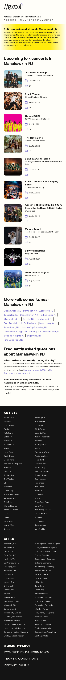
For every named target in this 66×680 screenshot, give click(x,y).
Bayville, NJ (28, 319)
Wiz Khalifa (40, 529)
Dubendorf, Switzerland (45, 605)
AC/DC (38, 448)
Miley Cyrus (40, 417)
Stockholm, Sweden (43, 601)
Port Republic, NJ (13, 323)
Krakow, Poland (41, 593)
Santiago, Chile (41, 636)
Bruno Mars (9, 425)
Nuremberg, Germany (44, 566)
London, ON (9, 582)
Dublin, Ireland (41, 578)
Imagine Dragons (11, 494)
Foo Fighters (40, 444)
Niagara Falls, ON (11, 601)
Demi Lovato (40, 479)
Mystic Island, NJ (12, 319)
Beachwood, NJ (44, 319)
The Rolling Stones (42, 509)
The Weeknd (9, 479)
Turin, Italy (39, 586)
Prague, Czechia (42, 555)
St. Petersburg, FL (11, 563)
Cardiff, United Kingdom (14, 624)
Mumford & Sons (42, 471)
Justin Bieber (9, 456)
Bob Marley (40, 521)
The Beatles (9, 475)
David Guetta (40, 463)
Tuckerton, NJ (11, 314)
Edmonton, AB (10, 609)
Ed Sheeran (9, 444)
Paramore (8, 521)
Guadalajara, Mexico (13, 616)
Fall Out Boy (40, 467)
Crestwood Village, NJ (15, 331)
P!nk (6, 513)
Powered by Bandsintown (26, 652)
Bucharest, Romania (43, 597)
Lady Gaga (8, 452)
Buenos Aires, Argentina (45, 632)
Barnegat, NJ (30, 310)
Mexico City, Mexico (12, 613)
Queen (7, 529)
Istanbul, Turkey (42, 609)
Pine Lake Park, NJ (13, 339)
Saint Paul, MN (10, 555)
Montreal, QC (10, 605)
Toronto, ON (9, 593)
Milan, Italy (39, 582)
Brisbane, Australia (43, 628)
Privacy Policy (16, 665)
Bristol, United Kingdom (14, 636)
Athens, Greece (41, 574)
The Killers (39, 486)
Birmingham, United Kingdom (48, 543)
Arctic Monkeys (41, 456)
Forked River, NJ (48, 314)
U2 (5, 483)
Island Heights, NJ (48, 323)
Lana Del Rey (40, 433)
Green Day (8, 490)
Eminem (7, 421)
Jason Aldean (40, 525)
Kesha (37, 498)
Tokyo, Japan (40, 620)
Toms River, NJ (11, 327)
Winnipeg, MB (10, 566)
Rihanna (7, 467)
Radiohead (39, 483)
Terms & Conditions (21, 658)
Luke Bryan (40, 506)
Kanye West (9, 525)
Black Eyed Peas (42, 502)
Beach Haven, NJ (29, 314)
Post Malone (40, 421)
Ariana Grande (10, 498)
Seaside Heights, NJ (14, 335)
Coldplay (8, 437)
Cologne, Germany (43, 563)
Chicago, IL (8, 551)
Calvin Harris (40, 513)
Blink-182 (39, 494)
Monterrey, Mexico (12, 620)
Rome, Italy (39, 589)
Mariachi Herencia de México (35, 370)
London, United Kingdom (14, 628)
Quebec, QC (9, 578)
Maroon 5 (8, 440)
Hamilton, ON (10, 570)
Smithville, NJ (30, 323)
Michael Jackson (11, 506)
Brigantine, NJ (34, 335)
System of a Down (42, 452)
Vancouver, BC (10, 597)
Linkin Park (9, 460)
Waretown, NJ (46, 310)
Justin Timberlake (42, 437)
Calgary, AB (9, 574)
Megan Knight (24, 373)
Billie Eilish (8, 502)
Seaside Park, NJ (51, 331)
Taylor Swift (9, 417)
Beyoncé (7, 471)
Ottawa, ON (9, 589)
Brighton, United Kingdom (46, 551)
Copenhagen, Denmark (45, 559)
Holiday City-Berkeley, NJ (34, 327)
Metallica (8, 486)
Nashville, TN (9, 559)
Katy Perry (8, 433)
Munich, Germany (43, 570)
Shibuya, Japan (41, 616)
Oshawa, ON (9, 586)
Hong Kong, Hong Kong (44, 613)
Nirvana (38, 440)
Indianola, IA (9, 547)
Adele (6, 448)
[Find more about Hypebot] (33, 6)
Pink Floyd (39, 460)
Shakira (38, 490)
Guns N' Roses (41, 475)
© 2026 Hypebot (17, 646)
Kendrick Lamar (11, 509)
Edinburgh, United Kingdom (16, 632)
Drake (6, 429)
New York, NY (10, 543)
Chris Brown (40, 429)
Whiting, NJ (35, 331)
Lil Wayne (39, 425)
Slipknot (38, 517)
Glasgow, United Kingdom (46, 547)
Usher (6, 517)
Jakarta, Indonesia (43, 624)
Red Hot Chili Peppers (13, 463)
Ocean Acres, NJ (12, 310)
